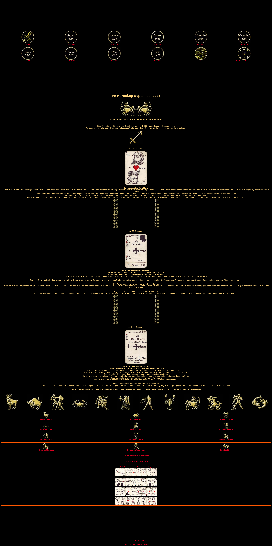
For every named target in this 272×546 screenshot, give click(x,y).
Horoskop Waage (46, 440)
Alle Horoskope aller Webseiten (136, 461)
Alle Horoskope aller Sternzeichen (136, 455)
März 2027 (114, 61)
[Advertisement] (136, 16)
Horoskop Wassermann (136, 450)
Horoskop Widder (46, 419)
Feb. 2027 (71, 61)
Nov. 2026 (200, 44)
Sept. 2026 (114, 44)
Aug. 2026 (71, 44)
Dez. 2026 (244, 44)
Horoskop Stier (136, 419)
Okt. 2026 (157, 44)
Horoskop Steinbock (46, 450)
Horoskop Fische (226, 450)
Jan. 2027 (27, 61)
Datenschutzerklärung (141, 544)
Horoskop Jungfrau (226, 429)
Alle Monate (200, 61)
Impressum (127, 544)
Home (28, 44)
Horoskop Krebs (46, 429)
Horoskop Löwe (136, 429)
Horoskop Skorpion (136, 440)
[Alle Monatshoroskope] (201, 59)
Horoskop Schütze (226, 440)
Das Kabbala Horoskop (244, 61)
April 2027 (157, 61)
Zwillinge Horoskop (226, 419)
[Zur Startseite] (27, 43)
